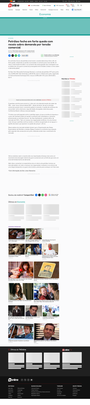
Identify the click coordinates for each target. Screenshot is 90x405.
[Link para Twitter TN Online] (25, 380)
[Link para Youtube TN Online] (31, 380)
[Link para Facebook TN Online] (22, 380)
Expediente (59, 391)
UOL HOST (27, 1)
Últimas (67, 9)
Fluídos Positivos (34, 390)
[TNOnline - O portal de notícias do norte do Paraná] (13, 5)
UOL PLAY (41, 1)
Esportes (10, 397)
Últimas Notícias (21, 388)
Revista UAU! (43, 9)
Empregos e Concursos (53, 9)
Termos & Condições (61, 395)
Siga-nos (24, 55)
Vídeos (61, 9)
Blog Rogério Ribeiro (35, 395)
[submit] (78, 5)
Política (36, 9)
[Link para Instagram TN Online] (28, 380)
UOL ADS (45, 1)
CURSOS (36, 1)
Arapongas (17, 9)
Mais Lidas (10, 388)
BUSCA (66, 1)
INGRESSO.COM (20, 1)
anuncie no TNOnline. (46, 99)
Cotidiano (10, 395)
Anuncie (58, 390)
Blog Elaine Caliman (35, 393)
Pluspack (74, 395)
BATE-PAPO (72, 1)
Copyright (59, 393)
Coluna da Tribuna (35, 388)
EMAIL (79, 1)
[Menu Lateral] (81, 5)
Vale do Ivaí (24, 9)
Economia (45, 14)
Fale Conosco (60, 388)
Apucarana (10, 9)
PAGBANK (32, 1)
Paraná (31, 9)
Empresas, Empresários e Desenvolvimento (40, 391)
